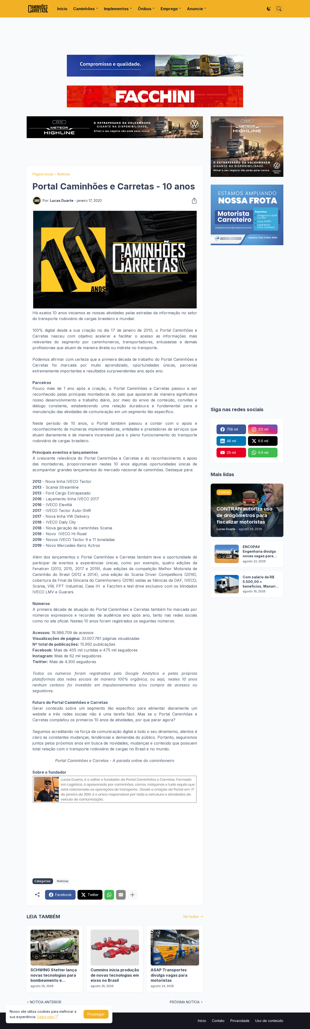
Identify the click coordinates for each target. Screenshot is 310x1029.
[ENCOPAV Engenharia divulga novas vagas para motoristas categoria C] (227, 554)
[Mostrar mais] (132, 895)
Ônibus (144, 8)
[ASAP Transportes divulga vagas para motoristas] (175, 948)
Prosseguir (96, 1014)
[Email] (121, 895)
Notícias (63, 174)
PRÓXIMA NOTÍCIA (185, 1002)
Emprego (169, 8)
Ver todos (191, 916)
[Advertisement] (155, 36)
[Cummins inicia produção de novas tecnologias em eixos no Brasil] (115, 948)
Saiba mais (45, 1017)
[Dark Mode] (269, 8)
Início (62, 8)
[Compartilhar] (192, 200)
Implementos (116, 8)
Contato (218, 1021)
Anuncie (195, 8)
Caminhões (84, 8)
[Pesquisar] (279, 8)
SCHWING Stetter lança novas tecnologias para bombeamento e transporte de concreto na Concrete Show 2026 (54, 975)
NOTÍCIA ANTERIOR (45, 1002)
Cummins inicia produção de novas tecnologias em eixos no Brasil (115, 975)
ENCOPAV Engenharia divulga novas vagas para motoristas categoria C (259, 551)
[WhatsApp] (109, 895)
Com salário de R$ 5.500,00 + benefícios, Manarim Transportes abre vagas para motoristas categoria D (261, 582)
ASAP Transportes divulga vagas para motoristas (169, 975)
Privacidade (239, 1021)
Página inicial (42, 174)
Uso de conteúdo (269, 1021)
